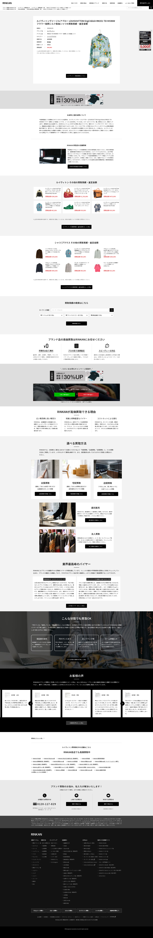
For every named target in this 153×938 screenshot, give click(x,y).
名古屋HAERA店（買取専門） (70, 892)
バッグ (34, 873)
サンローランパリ (36, 859)
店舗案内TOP (66, 843)
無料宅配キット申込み (89, 854)
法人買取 (44, 856)
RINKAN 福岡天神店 (101, 770)
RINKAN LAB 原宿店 (72, 761)
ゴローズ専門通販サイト (104, 862)
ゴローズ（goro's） (97, 822)
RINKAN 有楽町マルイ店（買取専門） (89, 764)
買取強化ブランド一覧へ (37, 738)
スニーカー (35, 878)
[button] (64, 395)
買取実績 (112, 3)
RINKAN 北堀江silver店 (86, 770)
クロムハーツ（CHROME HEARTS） (83, 822)
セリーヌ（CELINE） (78, 818)
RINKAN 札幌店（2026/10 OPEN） (87, 767)
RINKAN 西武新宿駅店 (98, 758)
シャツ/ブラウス (51, 36)
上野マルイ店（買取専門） (69, 881)
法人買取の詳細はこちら (95, 546)
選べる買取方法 (46, 843)
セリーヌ (34, 848)
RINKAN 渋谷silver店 (49, 758)
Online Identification (89, 865)
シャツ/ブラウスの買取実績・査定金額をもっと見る (76, 287)
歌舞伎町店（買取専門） (69, 859)
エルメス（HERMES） (54, 818)
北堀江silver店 (66, 900)
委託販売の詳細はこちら (95, 520)
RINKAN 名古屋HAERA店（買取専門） (42, 770)
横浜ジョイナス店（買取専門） (70, 884)
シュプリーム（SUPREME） (48, 820)
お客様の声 (53, 854)
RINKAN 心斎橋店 (60, 770)
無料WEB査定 (87, 845)
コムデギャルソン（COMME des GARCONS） (105, 818)
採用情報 (112, 916)
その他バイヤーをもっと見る (76, 606)
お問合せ (97, 917)
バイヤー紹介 (54, 856)
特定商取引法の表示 (55, 917)
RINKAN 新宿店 (86, 758)
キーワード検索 (44, 310)
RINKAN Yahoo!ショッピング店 (106, 848)
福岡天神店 (66, 903)
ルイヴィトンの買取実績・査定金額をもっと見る (76, 227)
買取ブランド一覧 (36, 843)
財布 (33, 884)
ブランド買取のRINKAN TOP (9, 7)
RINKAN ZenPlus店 (103, 859)
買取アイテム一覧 (36, 867)
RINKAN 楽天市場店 (103, 845)
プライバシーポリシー (67, 917)
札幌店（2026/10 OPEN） (69, 887)
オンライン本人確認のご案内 (91, 856)
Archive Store (102, 876)
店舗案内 (120, 3)
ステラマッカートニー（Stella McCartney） (51, 822)
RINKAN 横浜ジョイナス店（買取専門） (64, 767)
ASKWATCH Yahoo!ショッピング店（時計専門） (110, 870)
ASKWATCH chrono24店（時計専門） (108, 873)
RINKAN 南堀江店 (72, 770)
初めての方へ (54, 843)
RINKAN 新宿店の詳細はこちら (78, 166)
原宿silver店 (66, 862)
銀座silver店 (66, 867)
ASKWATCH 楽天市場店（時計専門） (107, 867)
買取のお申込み (87, 851)
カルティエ (35, 845)
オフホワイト (35, 865)
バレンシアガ (35, 862)
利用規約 (46, 917)
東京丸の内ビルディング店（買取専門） (72, 876)
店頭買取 (44, 851)
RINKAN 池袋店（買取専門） (40, 764)
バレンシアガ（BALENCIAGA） (62, 820)
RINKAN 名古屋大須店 (104, 767)
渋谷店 (65, 845)
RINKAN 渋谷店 (37, 758)
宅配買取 (44, 845)
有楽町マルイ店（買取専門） (70, 878)
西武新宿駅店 (66, 856)
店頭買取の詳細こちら (108, 494)
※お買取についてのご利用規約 (38, 772)
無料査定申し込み (145, 3)
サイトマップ (104, 917)
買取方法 (104, 3)
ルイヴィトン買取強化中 (24, 7)
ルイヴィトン (51, 31)
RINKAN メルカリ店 (103, 856)
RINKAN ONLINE (102, 843)
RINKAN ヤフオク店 (103, 851)
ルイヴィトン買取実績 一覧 (38, 7)
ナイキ (34, 854)
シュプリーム (35, 851)
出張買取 (44, 848)
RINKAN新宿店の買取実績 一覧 (34, 9)
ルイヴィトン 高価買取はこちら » (76, 76)
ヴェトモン (35, 856)
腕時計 (34, 881)
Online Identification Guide (90, 862)
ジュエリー (35, 870)
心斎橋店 (65, 895)
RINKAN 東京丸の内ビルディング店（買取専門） (63, 764)
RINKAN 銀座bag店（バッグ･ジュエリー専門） (107, 761)
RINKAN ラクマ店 (103, 854)
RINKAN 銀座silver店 (86, 761)
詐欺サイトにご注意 (88, 917)
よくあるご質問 (129, 3)
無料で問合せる (76, 804)
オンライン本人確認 (89, 859)
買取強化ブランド (94, 3)
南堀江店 (65, 897)
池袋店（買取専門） (68, 873)
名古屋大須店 (66, 889)
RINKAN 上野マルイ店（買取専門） (42, 767)
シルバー (34, 876)
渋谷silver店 (66, 848)
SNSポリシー (78, 917)
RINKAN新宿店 (21, 9)
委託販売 (44, 854)
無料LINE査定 (87, 848)
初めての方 (74, 3)
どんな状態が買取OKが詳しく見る (76, 659)
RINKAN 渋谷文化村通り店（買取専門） (68, 758)
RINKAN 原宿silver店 (58, 761)
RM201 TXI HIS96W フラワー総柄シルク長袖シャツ (59, 7)
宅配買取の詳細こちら (76, 494)
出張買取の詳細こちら (45, 494)
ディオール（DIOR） (88, 818)
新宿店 (49, 42)
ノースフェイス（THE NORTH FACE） (91, 820)
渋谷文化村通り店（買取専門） (70, 851)
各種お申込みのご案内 (89, 843)
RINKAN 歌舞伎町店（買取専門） (41, 761)
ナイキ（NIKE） (117, 820)
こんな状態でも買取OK (56, 848)
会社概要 (39, 917)
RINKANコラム (54, 859)
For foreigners (54, 862)
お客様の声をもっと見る (76, 723)
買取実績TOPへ (76, 323)
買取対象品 (83, 3)
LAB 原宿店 (66, 865)
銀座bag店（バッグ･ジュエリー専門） (72, 870)
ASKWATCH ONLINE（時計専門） (107, 865)
